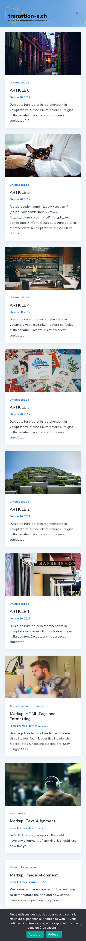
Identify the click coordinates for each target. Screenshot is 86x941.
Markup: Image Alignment (34, 875)
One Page (24, 706)
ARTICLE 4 (20, 305)
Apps (13, 706)
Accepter (35, 934)
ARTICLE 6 (20, 90)
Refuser (54, 934)
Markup (14, 867)
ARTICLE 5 (20, 192)
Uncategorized (19, 83)
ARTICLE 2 (20, 509)
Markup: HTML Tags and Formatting (33, 716)
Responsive (41, 706)
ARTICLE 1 (20, 611)
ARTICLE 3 (20, 407)
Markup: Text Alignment (32, 821)
